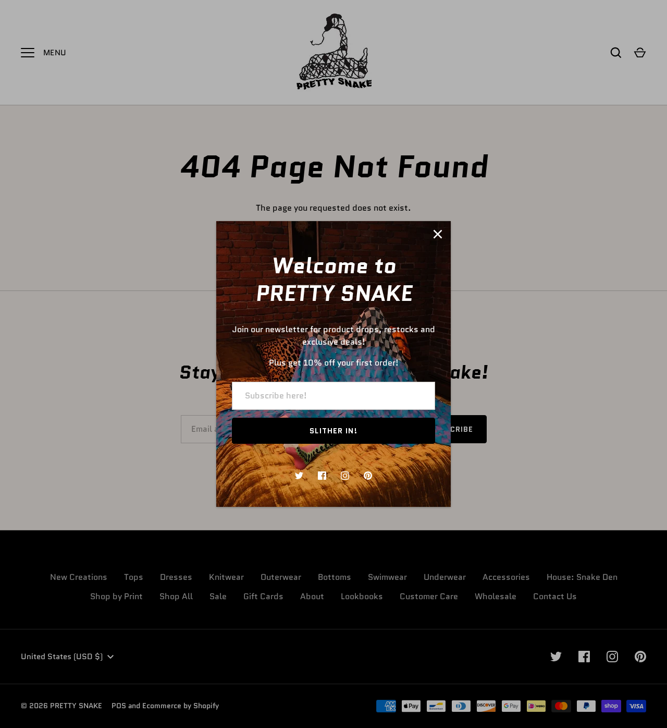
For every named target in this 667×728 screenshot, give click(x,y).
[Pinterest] (367, 475)
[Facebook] (322, 475)
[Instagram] (345, 475)
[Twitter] (299, 475)
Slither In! (333, 431)
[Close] (437, 234)
